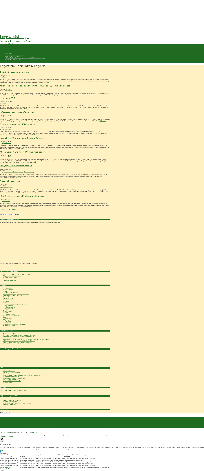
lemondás (71, 424)
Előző (1, 209)
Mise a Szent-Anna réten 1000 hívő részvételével (23, 152)
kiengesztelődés (42, 424)
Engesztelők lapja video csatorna (11, 372)
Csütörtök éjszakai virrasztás (14, 72)
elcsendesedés (7, 172)
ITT (30, 263)
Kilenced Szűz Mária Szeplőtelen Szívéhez (14, 378)
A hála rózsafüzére (22, 421)
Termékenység (61, 427)
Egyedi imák (9, 305)
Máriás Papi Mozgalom (13, 427)
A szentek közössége (10, 181)
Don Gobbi (47, 421)
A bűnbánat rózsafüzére (4, 421)
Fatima (77, 421)
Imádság (5, 302)
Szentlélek (31, 427)
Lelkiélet (4, 77)
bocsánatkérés (37, 421)
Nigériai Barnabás (6, 129)
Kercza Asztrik (28, 424)
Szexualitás (52, 427)
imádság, (20, 172)
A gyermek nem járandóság (14, 421)
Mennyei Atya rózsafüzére (86, 424)
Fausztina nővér (81, 421)
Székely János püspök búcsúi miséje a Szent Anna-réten (17, 278)
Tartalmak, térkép (7, 382)
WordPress (34, 432)
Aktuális (5, 291)
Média (4, 317)
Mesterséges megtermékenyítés (97, 424)
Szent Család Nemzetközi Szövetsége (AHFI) (14, 324)
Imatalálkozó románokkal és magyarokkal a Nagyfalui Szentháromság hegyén (22, 375)
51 (6, 209)
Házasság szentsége (100, 421)
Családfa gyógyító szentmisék (10, 292)
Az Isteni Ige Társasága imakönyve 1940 (16, 304)
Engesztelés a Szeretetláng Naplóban (12, 295)
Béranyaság (43, 421)
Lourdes (74, 424)
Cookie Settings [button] (4, 436)
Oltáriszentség (30, 172)
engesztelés (65, 421)
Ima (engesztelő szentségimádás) (16, 166)
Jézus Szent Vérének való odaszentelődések (21, 138)
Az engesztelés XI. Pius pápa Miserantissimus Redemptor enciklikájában (35, 86)
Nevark (22, 432)
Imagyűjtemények (10, 307)
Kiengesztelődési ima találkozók (11, 376)
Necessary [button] (2, 450)
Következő (17, 209)
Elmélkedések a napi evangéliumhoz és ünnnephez (16, 294)
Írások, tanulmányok (7, 90)
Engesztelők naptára (8, 298)
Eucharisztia (73, 421)
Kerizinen (32, 424)
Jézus (25, 172)
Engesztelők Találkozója (9, 299)
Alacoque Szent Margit (31, 421)
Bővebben (46, 82)
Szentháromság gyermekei (9, 325)
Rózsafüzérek (9, 309)
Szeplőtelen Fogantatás (37, 427)
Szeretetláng (47, 427)
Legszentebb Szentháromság (63, 424)
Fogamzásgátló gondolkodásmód (91, 421)
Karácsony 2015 (7, 98)
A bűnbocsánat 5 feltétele (9, 280)
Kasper (23, 424)
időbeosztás (15, 172)
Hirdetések (6, 301)
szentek (11, 187)
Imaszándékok (10, 308)
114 (13, 209)
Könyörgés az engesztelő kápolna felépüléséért (23, 196)
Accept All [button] (11, 436)
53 (9, 209)
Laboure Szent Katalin (54, 424)
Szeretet (43, 427)
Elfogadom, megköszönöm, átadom (12, 276)
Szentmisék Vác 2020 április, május (12, 381)
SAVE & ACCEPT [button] (5, 468)
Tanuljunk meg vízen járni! (10, 277)
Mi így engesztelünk (8, 320)
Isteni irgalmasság (16, 424)
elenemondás (57, 421)
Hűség (106, 421)
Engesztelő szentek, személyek (11, 297)
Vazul (65, 427)
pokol (25, 427)
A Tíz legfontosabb (8, 288)
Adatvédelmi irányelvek (9, 371)
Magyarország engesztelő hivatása (11, 315)
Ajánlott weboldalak (8, 289)
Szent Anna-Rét (6, 156)
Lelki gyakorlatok (10, 314)
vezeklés (67, 427)
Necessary (4, 452)
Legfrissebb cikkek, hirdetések (10, 379)
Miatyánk (4, 426)
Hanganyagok (9, 318)
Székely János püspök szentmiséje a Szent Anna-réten (16, 274)
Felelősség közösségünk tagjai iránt (17, 112)
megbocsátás (78, 424)
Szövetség (56, 427)
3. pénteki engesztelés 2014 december (18, 124)
